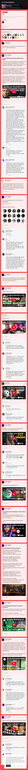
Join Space (5, 12)
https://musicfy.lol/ (6, 204)
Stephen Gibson (8, 230)
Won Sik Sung (8, 180)
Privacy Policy (20, 765)
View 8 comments (6, 104)
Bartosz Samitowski (9, 107)
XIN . (6, 314)
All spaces (4, 27)
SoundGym (9, 2)
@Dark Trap (14, 356)
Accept (8, 765)
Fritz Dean (7, 383)
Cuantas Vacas (8, 353)
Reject (14, 765)
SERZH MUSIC (8, 744)
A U (6, 147)
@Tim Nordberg (16, 707)
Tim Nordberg (8, 678)
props (5, 49)
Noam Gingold (8, 55)
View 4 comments (6, 676)
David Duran (7, 274)
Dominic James (8, 472)
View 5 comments (6, 339)
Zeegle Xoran (8, 42)
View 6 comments (6, 741)
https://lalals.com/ (6, 203)
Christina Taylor (8, 414)
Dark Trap (7, 342)
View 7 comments (6, 228)
